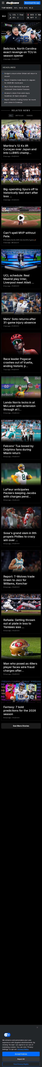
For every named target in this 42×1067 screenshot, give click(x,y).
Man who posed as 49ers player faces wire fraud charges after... (20, 667)
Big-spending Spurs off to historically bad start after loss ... (20, 192)
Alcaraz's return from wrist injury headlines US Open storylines (17, 94)
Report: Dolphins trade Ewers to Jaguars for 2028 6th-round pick (19, 81)
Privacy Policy (23, 1049)
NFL (16, 8)
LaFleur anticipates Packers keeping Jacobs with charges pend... (19, 493)
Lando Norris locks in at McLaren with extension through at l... (19, 406)
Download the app (32, 3)
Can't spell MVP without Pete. (19, 234)
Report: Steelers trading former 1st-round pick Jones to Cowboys (20, 101)
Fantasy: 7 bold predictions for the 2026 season (19, 710)
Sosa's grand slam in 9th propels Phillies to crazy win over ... (20, 536)
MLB (31, 8)
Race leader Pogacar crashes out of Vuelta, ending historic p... (18, 362)
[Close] (37, 1027)
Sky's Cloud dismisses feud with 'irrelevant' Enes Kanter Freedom (17, 88)
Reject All (21, 1059)
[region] (21, 1046)
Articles (20, 115)
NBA (21, 8)
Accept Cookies (21, 1054)
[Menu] (3, 3)
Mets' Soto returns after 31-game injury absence (19, 320)
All (10, 115)
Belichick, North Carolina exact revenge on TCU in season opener (19, 52)
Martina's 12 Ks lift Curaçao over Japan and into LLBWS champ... (20, 149)
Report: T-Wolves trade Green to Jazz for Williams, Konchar (19, 580)
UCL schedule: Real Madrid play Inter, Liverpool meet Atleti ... (18, 279)
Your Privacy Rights (20, 1064)
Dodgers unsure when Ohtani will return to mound (20, 74)
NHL (26, 8)
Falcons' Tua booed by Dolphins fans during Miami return (18, 449)
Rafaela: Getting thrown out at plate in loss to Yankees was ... (19, 623)
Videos (30, 115)
